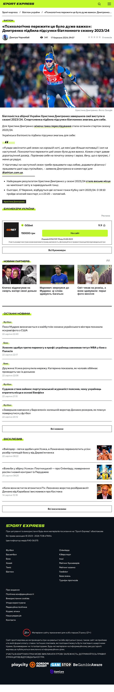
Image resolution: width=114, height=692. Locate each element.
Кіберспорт (65, 554)
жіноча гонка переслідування (52, 126)
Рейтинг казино (67, 567)
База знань (64, 576)
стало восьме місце (98, 181)
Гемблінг (63, 571)
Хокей (9, 563)
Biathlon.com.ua (12, 172)
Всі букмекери (57, 250)
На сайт (75, 233)
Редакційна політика (16, 607)
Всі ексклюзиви (57, 508)
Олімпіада (64, 550)
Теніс (8, 567)
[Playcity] (20, 665)
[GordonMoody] (39, 665)
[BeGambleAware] (87, 665)
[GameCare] (57, 672)
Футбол (7, 322)
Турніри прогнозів (68, 580)
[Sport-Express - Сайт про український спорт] (17, 4)
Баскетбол (11, 554)
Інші (61, 558)
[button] (99, 4)
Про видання (13, 589)
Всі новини (57, 428)
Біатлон (8, 20)
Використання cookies (17, 598)
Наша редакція (13, 615)
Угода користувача (16, 602)
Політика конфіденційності (20, 594)
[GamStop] (61, 665)
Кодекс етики (13, 611)
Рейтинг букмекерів (69, 563)
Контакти (11, 620)
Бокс (5, 342)
